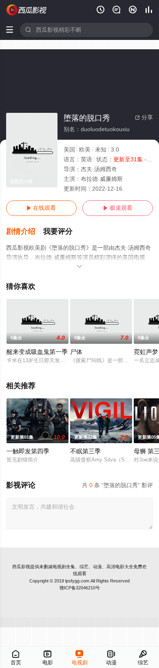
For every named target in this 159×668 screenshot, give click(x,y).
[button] (25, 231)
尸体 (76, 352)
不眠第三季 (85, 451)
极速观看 (117, 208)
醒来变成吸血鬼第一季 (37, 352)
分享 (144, 117)
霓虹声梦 (146, 352)
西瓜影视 (21, 566)
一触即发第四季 (28, 451)
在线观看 (41, 208)
